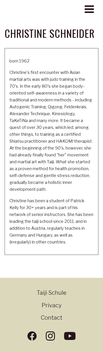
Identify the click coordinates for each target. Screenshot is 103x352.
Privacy (52, 305)
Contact (51, 317)
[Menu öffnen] (89, 9)
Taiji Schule (51, 292)
